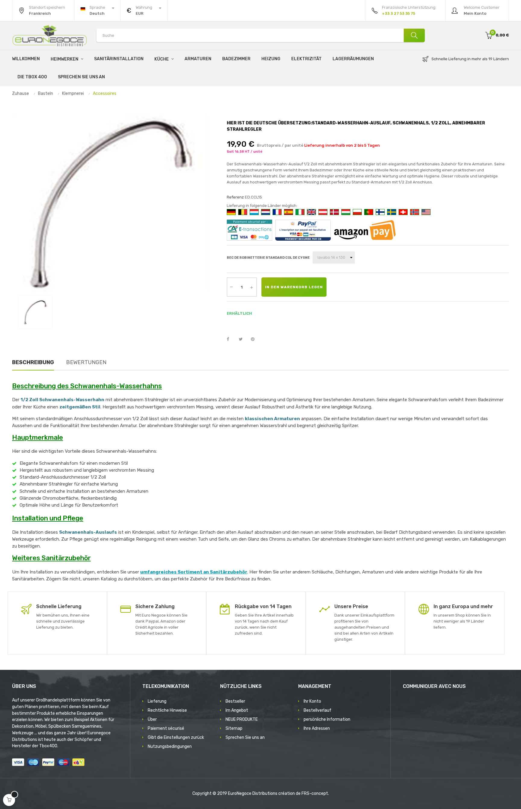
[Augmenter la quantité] (251, 287)
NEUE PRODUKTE (242, 719)
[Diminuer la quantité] (231, 286)
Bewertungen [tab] (86, 362)
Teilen (231, 339)
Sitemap (234, 728)
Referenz (235, 197)
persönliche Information (327, 719)
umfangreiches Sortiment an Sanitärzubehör (193, 572)
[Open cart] (9, 800)
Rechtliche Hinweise (167, 710)
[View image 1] (35, 312)
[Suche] (414, 35)
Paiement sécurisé (166, 728)
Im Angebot (237, 710)
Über (152, 719)
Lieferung (157, 701)
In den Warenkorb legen (294, 287)
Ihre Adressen (317, 728)
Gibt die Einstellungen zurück (176, 737)
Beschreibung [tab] (33, 362)
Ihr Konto (312, 701)
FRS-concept (315, 793)
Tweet (243, 339)
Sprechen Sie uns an (245, 737)
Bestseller (235, 701)
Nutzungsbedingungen (170, 746)
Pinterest (255, 339)
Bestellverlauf (317, 710)
